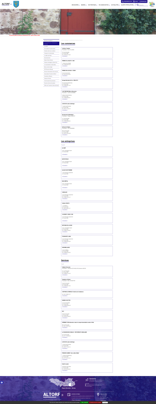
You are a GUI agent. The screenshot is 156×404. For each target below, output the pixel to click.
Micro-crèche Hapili (48, 67)
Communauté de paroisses (49, 80)
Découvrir (75, 5)
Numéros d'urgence (48, 40)
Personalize (105, 402)
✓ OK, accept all (84, 402)
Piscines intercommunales (49, 83)
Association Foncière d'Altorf (50, 73)
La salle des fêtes (48, 55)
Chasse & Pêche (47, 78)
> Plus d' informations (76, 400)
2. (62, 144)
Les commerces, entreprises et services (50, 43)
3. (63, 144)
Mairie (83, 5)
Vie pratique (92, 5)
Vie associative (103, 5)
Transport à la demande (49, 53)
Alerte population (127, 5)
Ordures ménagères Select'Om (50, 62)
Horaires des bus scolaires (49, 50)
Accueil (62, 40)
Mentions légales (51, 399)
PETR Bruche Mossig (48, 69)
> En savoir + (65, 56)
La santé (46, 46)
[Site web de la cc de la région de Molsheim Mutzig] (152, 7)
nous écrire (103, 400)
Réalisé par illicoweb (57, 399)
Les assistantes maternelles (50, 64)
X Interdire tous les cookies (95, 402)
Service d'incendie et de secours (51, 71)
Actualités (114, 5)
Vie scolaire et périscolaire (49, 48)
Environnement (47, 57)
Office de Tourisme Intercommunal (51, 85)
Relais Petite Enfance (48, 60)
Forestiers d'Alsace (48, 76)
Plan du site (45, 399)
